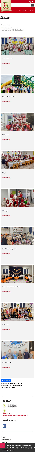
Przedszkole (6, 440)
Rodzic (4, 443)
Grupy (20, 10)
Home (16, 10)
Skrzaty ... (31, 10)
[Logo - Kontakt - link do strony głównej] (6, 6)
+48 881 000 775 (33, 1)
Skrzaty (6, 18)
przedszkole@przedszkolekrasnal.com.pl (30, 2)
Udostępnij (7, 380)
